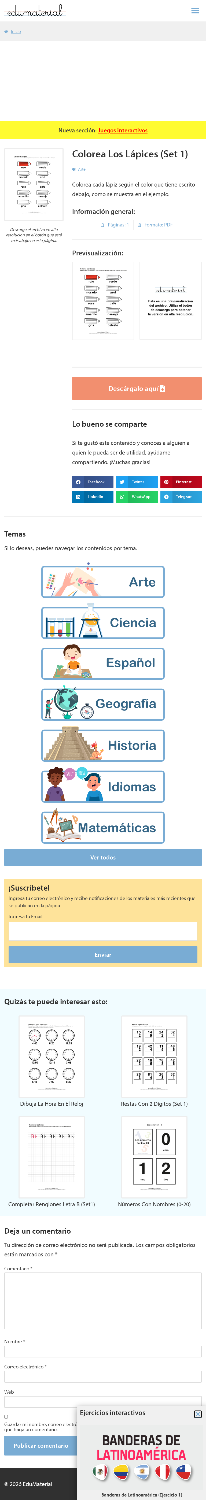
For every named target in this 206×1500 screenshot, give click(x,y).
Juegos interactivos (123, 130)
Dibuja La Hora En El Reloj (51, 1103)
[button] (195, 10)
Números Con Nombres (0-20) (154, 1204)
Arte (82, 169)
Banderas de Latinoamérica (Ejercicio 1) (141, 1495)
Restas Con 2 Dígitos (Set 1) (154, 1103)
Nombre (14, 1341)
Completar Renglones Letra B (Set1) (51, 1204)
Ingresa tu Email (25, 917)
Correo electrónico (25, 1366)
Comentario (18, 1268)
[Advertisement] (103, 80)
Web (9, 1391)
